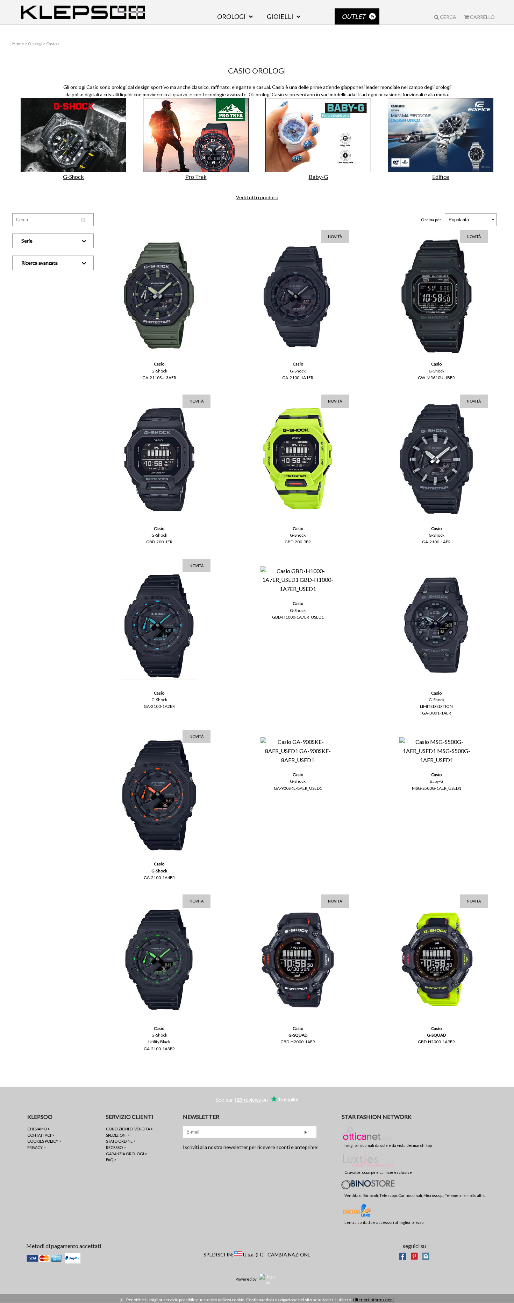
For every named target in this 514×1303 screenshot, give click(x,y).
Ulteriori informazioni (373, 1299)
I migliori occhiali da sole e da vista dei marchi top (388, 1145)
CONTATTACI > (40, 1135)
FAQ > (111, 1159)
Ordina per (431, 219)
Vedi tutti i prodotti (257, 197)
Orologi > (37, 43)
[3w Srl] (268, 1278)
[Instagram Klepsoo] (426, 1256)
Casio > (53, 43)
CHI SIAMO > (38, 1129)
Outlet (353, 16)
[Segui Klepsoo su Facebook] (403, 1256)
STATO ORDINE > (120, 1141)
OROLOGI (231, 16)
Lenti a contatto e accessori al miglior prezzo (383, 1222)
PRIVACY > (36, 1147)
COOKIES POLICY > (44, 1141)
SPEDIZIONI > (117, 1135)
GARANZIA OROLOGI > (126, 1153)
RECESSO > (116, 1147)
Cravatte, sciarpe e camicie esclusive (378, 1172)
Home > (20, 43)
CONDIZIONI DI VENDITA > (129, 1129)
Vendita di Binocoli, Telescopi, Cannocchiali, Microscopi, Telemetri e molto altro (414, 1195)
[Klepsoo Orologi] (83, 12)
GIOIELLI (280, 16)
